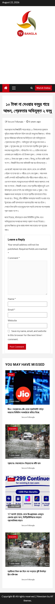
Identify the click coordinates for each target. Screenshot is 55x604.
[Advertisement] (27, 63)
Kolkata (12, 429)
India (11, 375)
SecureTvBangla (16, 121)
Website (12, 320)
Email (11, 309)
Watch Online (43, 88)
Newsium (42, 596)
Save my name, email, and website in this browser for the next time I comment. (27, 335)
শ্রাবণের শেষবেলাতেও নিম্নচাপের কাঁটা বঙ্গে (24, 463)
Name (12, 298)
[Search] (31, 88)
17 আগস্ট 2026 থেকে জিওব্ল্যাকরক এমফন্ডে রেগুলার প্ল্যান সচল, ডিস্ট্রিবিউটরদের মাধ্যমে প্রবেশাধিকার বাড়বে (26, 517)
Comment (14, 257)
